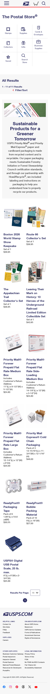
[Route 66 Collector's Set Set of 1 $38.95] (36, 217)
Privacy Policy (30, 654)
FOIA (26, 659)
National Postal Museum (11, 665)
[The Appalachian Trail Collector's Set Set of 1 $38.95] (13, 272)
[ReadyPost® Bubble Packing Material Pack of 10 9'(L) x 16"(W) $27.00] (36, 485)
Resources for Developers (12, 668)
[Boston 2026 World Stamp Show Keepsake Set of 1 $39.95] (13, 217)
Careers (5, 640)
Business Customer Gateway (13, 654)
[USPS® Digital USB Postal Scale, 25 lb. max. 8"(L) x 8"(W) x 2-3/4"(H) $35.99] (13, 543)
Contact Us (7, 624)
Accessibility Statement (33, 668)
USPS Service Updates (33, 630)
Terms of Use (29, 657)
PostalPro (6, 670)
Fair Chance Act (30, 665)
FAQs (5, 630)
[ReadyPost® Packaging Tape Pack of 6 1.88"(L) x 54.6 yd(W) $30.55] (13, 485)
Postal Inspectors (9, 657)
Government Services (32, 635)
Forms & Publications (32, 632)
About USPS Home (31, 624)
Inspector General (9, 659)
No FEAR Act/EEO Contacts (35, 662)
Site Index (6, 627)
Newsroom (29, 627)
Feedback (6, 632)
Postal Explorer (8, 662)
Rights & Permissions (32, 638)
